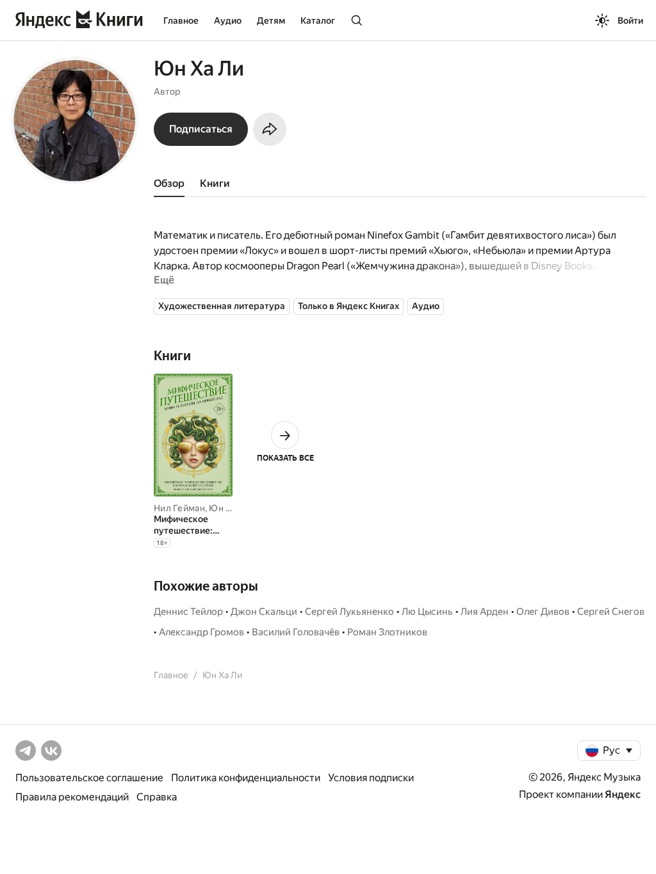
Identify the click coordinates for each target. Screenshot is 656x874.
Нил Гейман (179, 508)
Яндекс (623, 794)
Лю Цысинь (427, 611)
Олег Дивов (543, 611)
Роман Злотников (387, 632)
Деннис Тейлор (188, 611)
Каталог (317, 20)
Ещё (164, 280)
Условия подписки (371, 778)
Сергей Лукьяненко (349, 611)
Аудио (228, 20)
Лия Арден (485, 611)
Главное (181, 20)
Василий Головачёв (296, 632)
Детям (271, 20)
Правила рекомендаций (72, 797)
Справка (156, 797)
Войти (630, 20)
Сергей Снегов (610, 611)
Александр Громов (201, 632)
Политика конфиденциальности (245, 778)
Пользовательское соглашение (89, 778)
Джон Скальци (264, 611)
